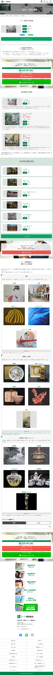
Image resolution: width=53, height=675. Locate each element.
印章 (18, 434)
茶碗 (29, 433)
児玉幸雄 (29, 26)
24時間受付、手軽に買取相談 (26, 73)
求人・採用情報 (40, 656)
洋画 (29, 28)
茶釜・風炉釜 (38, 433)
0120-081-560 (23, 626)
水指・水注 (32, 433)
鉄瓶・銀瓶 (12, 433)
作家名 (14, 523)
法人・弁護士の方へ (13, 666)
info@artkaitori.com (25, 629)
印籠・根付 (18, 433)
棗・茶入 (43, 433)
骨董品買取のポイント (13, 663)
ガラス (12, 434)
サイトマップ (39, 670)
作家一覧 (40, 640)
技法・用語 (13, 647)
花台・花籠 (23, 433)
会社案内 (13, 656)
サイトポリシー (13, 670)
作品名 (38, 523)
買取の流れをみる (26, 252)
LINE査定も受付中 (27, 82)
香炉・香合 (47, 433)
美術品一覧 (13, 644)
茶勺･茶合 (6, 434)
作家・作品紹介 (40, 653)
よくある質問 (39, 644)
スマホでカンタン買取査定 (26, 79)
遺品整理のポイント (13, 660)
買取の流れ (13, 640)
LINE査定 (13, 650)
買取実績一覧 (39, 650)
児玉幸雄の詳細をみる (26, 39)
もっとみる (26, 236)
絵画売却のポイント (40, 660)
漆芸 (15, 434)
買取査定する (26, 76)
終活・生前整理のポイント (39, 663)
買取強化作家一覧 (13, 653)
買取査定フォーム (39, 647)
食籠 (10, 434)
